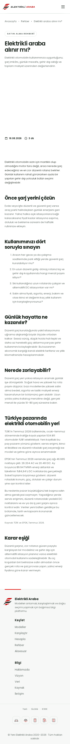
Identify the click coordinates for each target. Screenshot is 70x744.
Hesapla (20, 639)
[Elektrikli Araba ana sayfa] (19, 7)
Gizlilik (34, 709)
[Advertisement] (35, 102)
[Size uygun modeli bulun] (16, 720)
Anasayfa (11, 21)
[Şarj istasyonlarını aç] (44, 720)
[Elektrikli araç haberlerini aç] (54, 720)
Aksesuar (21, 651)
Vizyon (19, 676)
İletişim (19, 694)
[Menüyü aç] (63, 7)
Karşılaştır (21, 633)
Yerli (25, 709)
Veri (17, 682)
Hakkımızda (22, 670)
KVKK (44, 709)
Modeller (20, 627)
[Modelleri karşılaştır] (26, 720)
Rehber (25, 21)
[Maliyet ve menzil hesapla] (35, 720)
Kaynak (19, 688)
